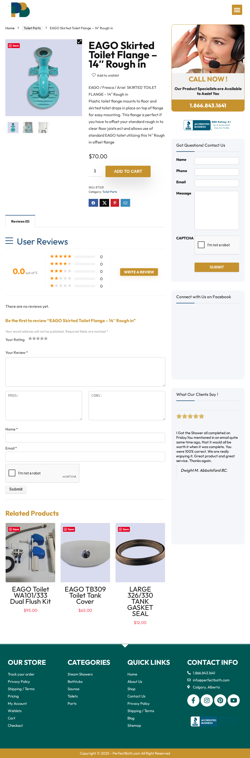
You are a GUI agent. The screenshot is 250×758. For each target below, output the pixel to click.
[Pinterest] (220, 700)
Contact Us (136, 696)
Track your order (21, 674)
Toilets (73, 696)
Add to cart (128, 171)
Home (10, 28)
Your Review (16, 352)
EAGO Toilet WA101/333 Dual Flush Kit (30, 595)
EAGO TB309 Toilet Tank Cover (85, 595)
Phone (181, 170)
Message (183, 193)
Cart (11, 718)
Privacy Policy (19, 681)
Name (11, 429)
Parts (72, 703)
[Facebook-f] (193, 700)
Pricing (13, 696)
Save (16, 45)
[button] (237, 10)
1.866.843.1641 (208, 105)
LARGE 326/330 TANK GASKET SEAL (140, 601)
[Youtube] (234, 700)
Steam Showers (80, 674)
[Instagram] (207, 700)
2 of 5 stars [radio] (32, 338)
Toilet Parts (32, 28)
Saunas (73, 688)
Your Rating (15, 339)
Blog (131, 718)
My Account (17, 703)
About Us (134, 681)
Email (11, 448)
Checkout (15, 725)
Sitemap (134, 725)
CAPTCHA (185, 238)
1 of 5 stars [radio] (30, 338)
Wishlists (14, 710)
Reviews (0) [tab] (20, 221)
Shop (131, 688)
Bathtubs (75, 681)
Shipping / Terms (21, 688)
